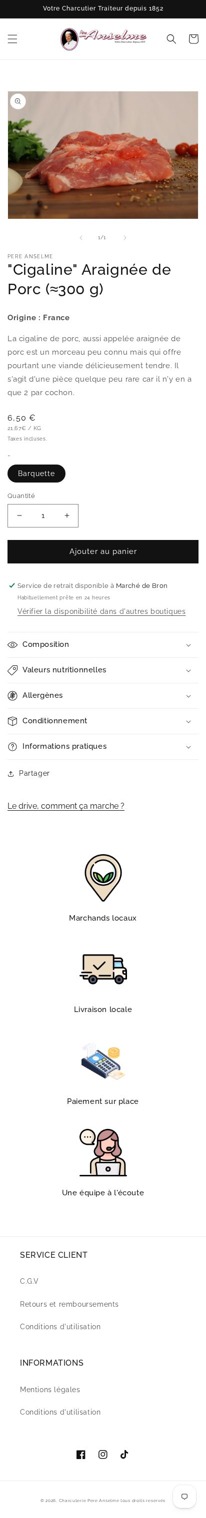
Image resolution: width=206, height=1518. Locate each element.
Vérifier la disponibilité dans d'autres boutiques (102, 611)
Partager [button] (34, 773)
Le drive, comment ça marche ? (66, 806)
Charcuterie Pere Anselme (89, 1500)
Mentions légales (50, 1390)
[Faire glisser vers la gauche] (81, 238)
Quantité (21, 496)
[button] (13, 39)
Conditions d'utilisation (60, 1327)
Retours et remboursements (69, 1304)
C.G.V (29, 1281)
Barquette (36, 474)
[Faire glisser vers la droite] (125, 238)
